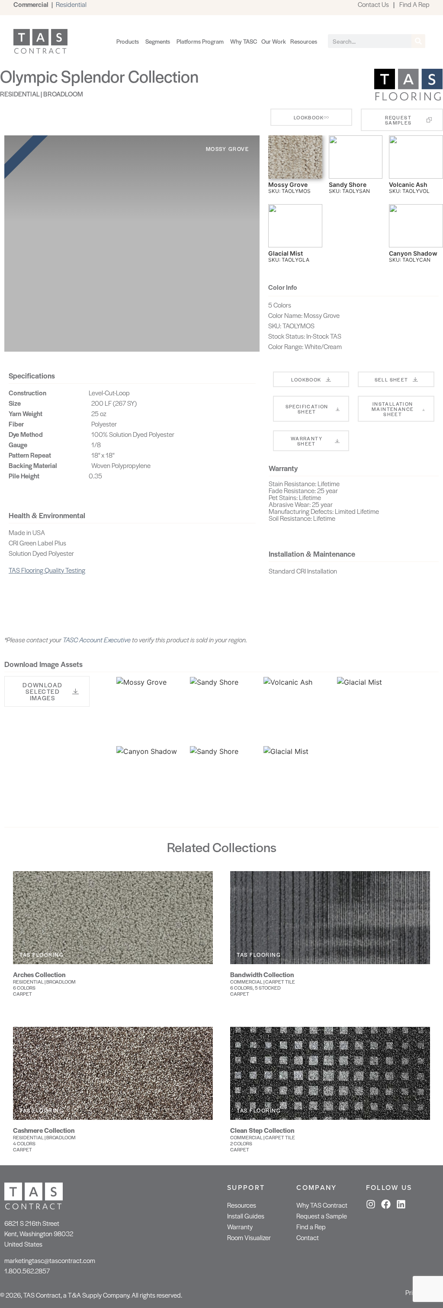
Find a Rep (311, 1226)
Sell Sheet (391, 379)
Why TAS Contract (321, 1204)
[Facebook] (386, 1204)
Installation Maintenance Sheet (393, 409)
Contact (307, 1237)
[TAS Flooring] (408, 99)
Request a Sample (321, 1215)
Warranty (240, 1226)
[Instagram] (371, 1204)
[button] (47, 691)
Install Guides (245, 1215)
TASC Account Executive (97, 639)
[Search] (418, 41)
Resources (241, 1204)
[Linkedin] (401, 1204)
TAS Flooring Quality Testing (47, 569)
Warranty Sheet (306, 441)
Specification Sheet (307, 409)
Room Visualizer (249, 1237)
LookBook (306, 379)
